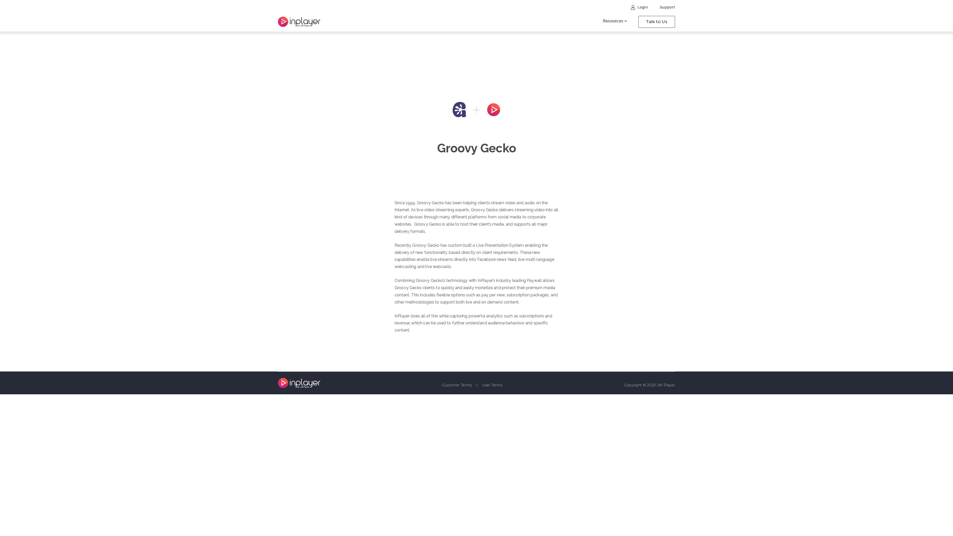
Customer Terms (457, 385)
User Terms (492, 385)
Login (642, 7)
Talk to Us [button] (656, 21)
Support (667, 7)
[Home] (299, 22)
